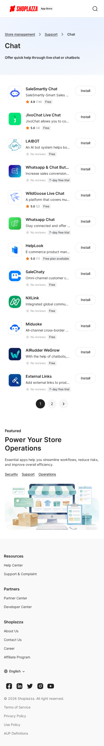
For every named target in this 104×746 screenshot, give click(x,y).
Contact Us (13, 640)
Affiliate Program (17, 657)
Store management (20, 34)
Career (9, 648)
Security (11, 474)
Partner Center (15, 598)
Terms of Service (17, 707)
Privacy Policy (15, 716)
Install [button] (85, 91)
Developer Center (18, 607)
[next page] (63, 403)
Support (51, 34)
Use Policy (12, 725)
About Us (11, 631)
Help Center (13, 565)
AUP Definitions (16, 733)
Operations (47, 474)
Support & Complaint (20, 574)
